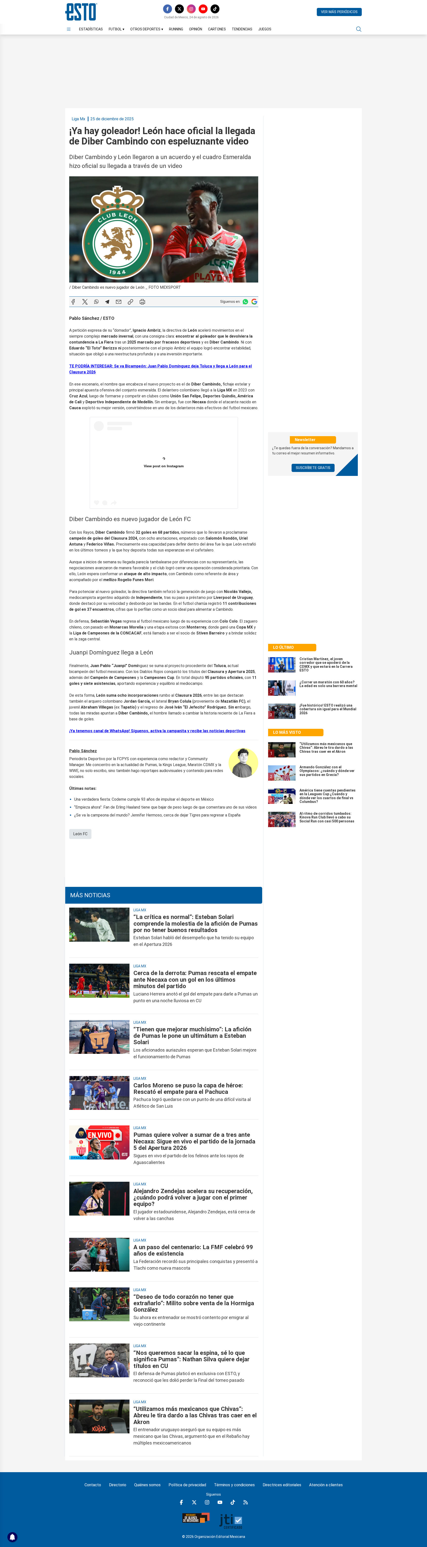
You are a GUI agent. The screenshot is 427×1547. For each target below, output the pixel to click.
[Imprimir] (142, 302)
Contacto (93, 1485)
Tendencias (242, 29)
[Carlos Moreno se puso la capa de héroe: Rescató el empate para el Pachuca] (99, 1096)
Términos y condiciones (234, 1485)
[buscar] (359, 29)
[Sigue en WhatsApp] (245, 302)
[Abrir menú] (68, 29)
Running (176, 29)
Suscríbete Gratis (313, 468)
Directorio (117, 1485)
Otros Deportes (146, 29)
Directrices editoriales (282, 1485)
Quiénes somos (147, 1485)
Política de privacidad (187, 1485)
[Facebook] (167, 8)
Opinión (195, 29)
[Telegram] (107, 302)
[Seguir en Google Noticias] (254, 302)
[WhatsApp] (96, 302)
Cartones (217, 29)
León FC (80, 834)
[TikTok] (215, 8)
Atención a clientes (326, 1485)
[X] (179, 8)
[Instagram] (191, 8)
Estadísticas (91, 29)
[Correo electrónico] (119, 302)
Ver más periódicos (339, 12)
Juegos (264, 29)
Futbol (116, 29)
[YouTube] (203, 8)
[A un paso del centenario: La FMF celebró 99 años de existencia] (99, 1257)
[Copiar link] (130, 302)
